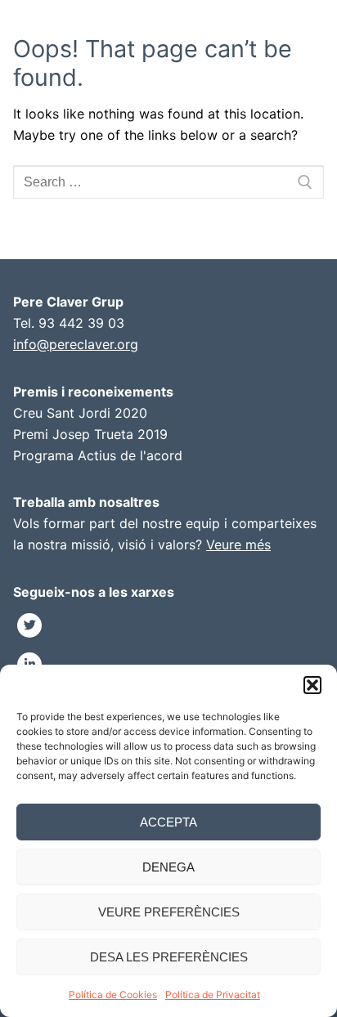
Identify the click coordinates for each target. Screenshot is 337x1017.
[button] (312, 685)
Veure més (238, 544)
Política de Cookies (113, 994)
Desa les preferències (169, 957)
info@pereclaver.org (75, 344)
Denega (168, 867)
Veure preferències (169, 912)
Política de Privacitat (212, 994)
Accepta (168, 822)
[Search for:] (168, 182)
